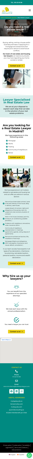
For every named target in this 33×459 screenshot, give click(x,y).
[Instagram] (21, 391)
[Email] (16, 381)
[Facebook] (11, 391)
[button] (29, 10)
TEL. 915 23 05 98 (16, 2)
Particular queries (10, 17)
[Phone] (16, 371)
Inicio (2, 17)
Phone (16, 375)
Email (16, 384)
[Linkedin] (16, 391)
